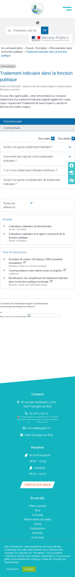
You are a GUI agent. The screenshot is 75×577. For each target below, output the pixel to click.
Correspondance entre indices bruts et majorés (36, 270)
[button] (37, 147)
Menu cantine (37, 506)
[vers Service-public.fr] (50, 39)
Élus (37, 510)
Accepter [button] (29, 569)
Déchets (37, 533)
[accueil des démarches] (37, 22)
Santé (37, 524)
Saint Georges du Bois (39, 435)
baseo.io (31, 306)
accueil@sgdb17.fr (39, 428)
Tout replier (44, 138)
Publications (37, 528)
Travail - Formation (37, 48)
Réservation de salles (37, 519)
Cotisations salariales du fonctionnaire (30, 226)
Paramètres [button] (12, 569)
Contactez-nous (37, 485)
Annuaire (37, 515)
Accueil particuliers (12, 48)
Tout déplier (65, 138)
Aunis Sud (37, 537)
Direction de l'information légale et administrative (25, 303)
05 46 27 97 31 (38, 413)
